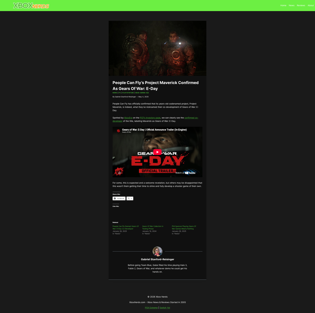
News (291, 5)
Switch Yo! (165, 307)
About (311, 5)
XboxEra (128, 118)
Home (283, 5)
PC (120, 93)
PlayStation (128, 93)
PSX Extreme (151, 307)
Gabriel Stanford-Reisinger (125, 97)
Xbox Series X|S (142, 93)
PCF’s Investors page (150, 118)
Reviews (301, 5)
